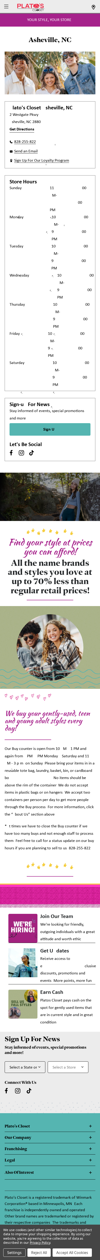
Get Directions (22, 129)
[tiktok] (31, 453)
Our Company (18, 1137)
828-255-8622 (25, 142)
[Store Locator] (93, 8)
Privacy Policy (40, 1242)
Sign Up (50, 429)
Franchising (16, 1148)
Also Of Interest (19, 1172)
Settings (14, 1252)
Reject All (39, 1252)
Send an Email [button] (26, 151)
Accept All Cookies (72, 1252)
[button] (7, 7)
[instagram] (21, 453)
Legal (10, 1160)
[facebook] (11, 453)
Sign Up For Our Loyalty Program (41, 160)
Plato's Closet (17, 1126)
